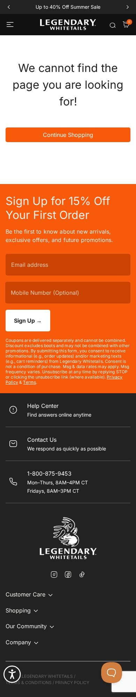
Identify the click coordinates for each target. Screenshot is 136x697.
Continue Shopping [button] (68, 134)
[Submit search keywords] (112, 25)
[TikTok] (81, 574)
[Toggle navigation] (11, 25)
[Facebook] (68, 575)
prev (8, 7)
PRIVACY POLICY (72, 682)
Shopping (18, 610)
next (127, 7)
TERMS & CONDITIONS (29, 682)
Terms (29, 382)
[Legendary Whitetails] (68, 24)
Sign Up (28, 320)
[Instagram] (54, 575)
